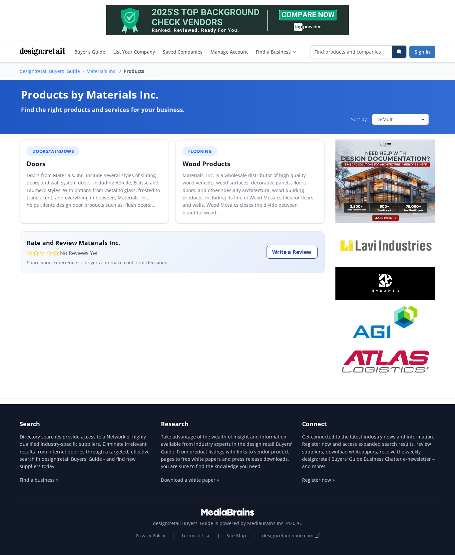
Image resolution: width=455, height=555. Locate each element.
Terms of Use (196, 535)
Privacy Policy (150, 535)
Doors (36, 163)
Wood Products (206, 163)
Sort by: (359, 119)
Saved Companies (183, 52)
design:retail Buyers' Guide (50, 71)
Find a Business (273, 52)
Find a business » (39, 480)
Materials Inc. (101, 71)
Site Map (236, 535)
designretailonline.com (288, 535)
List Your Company (134, 52)
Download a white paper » (190, 480)
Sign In (422, 52)
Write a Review (291, 252)
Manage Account (229, 52)
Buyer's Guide (89, 52)
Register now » (318, 480)
